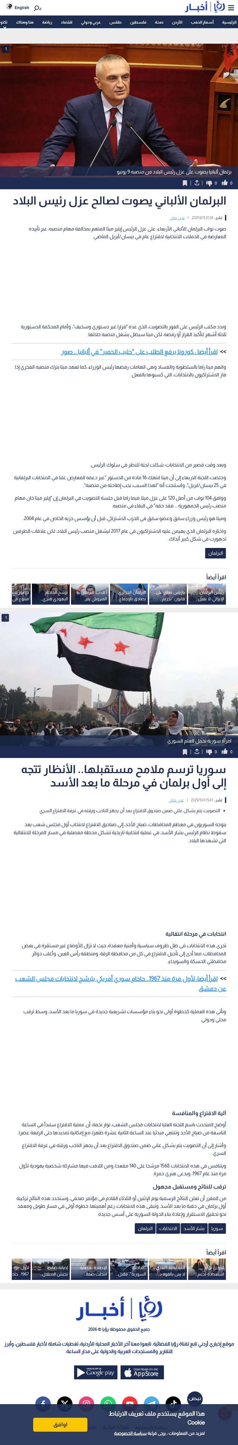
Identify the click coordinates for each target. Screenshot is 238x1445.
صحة (159, 22)
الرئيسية (229, 22)
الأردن (177, 22)
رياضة (47, 22)
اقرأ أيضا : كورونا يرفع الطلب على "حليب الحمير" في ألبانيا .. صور (139, 351)
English (22, 7)
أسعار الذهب (202, 22)
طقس (115, 22)
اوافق (60, 1424)
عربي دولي (177, 218)
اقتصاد (66, 22)
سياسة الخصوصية (130, 1433)
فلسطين (138, 22)
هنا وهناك (24, 22)
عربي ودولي (91, 22)
